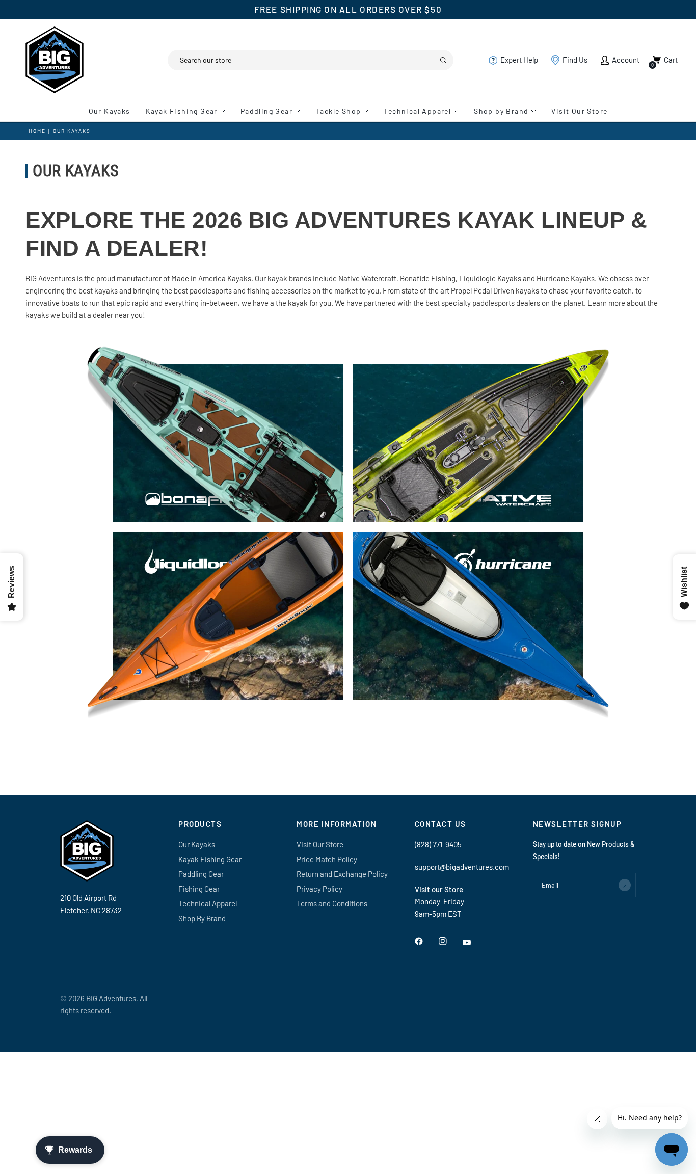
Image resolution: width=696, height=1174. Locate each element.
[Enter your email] (625, 885)
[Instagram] (450, 941)
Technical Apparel (417, 110)
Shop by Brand (501, 110)
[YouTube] (474, 942)
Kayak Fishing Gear (182, 110)
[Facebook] (426, 941)
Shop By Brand (202, 918)
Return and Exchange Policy (342, 873)
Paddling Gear (266, 110)
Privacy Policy (319, 888)
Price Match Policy (327, 859)
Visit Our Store (579, 110)
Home (37, 131)
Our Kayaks (109, 110)
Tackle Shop (338, 110)
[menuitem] (113, 111)
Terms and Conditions (332, 903)
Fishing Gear (199, 888)
